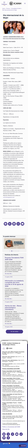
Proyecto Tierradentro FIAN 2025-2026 (14, 259)
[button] (5, 224)
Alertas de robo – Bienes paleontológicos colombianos (13, 308)
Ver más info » (8, 273)
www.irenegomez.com (8, 197)
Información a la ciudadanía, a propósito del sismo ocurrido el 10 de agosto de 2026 (14, 283)
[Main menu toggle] (25, 3)
